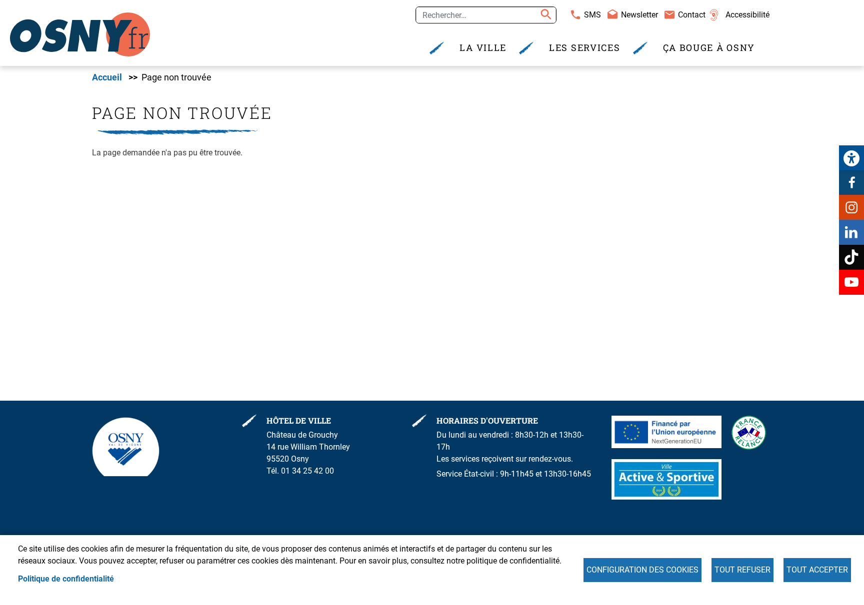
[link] (851, 157)
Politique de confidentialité (66, 579)
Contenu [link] (128, 11)
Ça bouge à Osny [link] (709, 47)
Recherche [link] (174, 11)
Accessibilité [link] (748, 14)
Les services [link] (584, 47)
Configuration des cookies (642, 570)
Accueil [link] (107, 77)
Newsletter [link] (639, 14)
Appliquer (544, 15)
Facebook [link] (851, 182)
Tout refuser (742, 570)
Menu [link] (217, 11)
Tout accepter (817, 570)
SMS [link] (592, 14)
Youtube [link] (851, 282)
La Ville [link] (483, 47)
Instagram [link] (851, 207)
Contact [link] (692, 14)
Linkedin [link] (851, 232)
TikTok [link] (851, 257)
